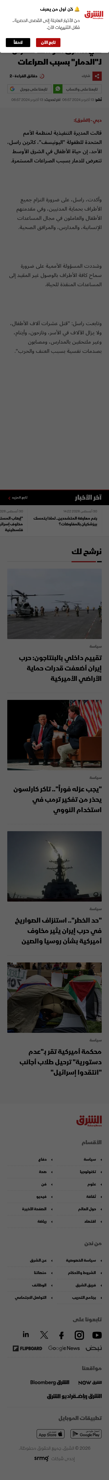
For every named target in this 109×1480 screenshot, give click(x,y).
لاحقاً (18, 42)
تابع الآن (48, 42)
